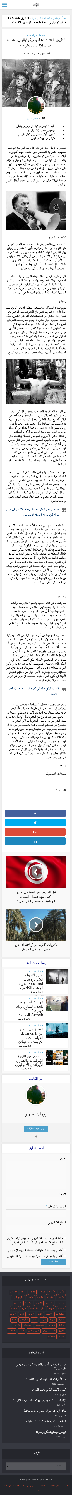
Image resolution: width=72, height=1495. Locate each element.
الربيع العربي (17, 1297)
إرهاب (41, 1292)
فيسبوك (27, 1325)
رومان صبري (39, 54)
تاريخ (23, 1309)
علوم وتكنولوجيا (29, 1486)
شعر (33, 1320)
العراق (48, 1303)
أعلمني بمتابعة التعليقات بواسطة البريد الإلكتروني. (34, 1251)
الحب (30, 1297)
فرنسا (61, 1325)
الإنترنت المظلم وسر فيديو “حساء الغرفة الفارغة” (39, 1401)
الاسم (62, 1195)
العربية (27, 1303)
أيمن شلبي (21, 1046)
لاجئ (61, 1331)
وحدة (61, 1336)
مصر (21, 1331)
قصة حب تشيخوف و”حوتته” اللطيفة (46, 1422)
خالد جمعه (21, 1019)
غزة (13, 1320)
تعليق (63, 1159)
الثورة (39, 1297)
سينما (42, 35)
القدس (17, 1303)
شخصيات (17, 1486)
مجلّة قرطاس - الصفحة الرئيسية (49, 19)
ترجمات (36, 1490)
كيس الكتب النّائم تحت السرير (48, 1390)
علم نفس (23, 1320)
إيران (22, 1292)
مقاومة (11, 1331)
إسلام (32, 1292)
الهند (51, 1309)
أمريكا (51, 1292)
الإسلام (49, 1297)
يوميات (51, 1336)
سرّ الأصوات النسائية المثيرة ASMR (45, 1379)
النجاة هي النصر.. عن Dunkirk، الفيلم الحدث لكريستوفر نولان (30, 1035)
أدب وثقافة (55, 1486)
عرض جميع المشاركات (36, 1129)
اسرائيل (13, 1292)
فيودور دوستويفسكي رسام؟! (51, 1432)
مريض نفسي (33, 1331)
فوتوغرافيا (39, 1325)
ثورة (39, 1314)
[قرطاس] (36, 4)
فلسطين (51, 1325)
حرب (12, 1314)
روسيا (61, 1320)
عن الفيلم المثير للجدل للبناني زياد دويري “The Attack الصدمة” (29, 1008)
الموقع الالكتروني (57, 1223)
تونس (48, 1314)
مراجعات (32, 35)
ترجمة (13, 1309)
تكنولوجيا (59, 1314)
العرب (38, 1303)
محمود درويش (48, 1331)
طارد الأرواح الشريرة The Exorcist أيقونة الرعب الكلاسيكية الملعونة (29, 983)
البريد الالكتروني (56, 1207)
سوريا (52, 1320)
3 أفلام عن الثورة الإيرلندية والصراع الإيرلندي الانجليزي (29, 1060)
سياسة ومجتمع (43, 1486)
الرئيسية (65, 1486)
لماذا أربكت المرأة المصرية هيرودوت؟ (45, 1411)
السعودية (59, 1303)
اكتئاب (60, 1297)
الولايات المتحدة (36, 1309)
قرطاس (16, 1325)
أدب (61, 1292)
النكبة (60, 1309)
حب (21, 1314)
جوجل (30, 1314)
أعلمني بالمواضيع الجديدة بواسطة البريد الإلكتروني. (34, 1256)
